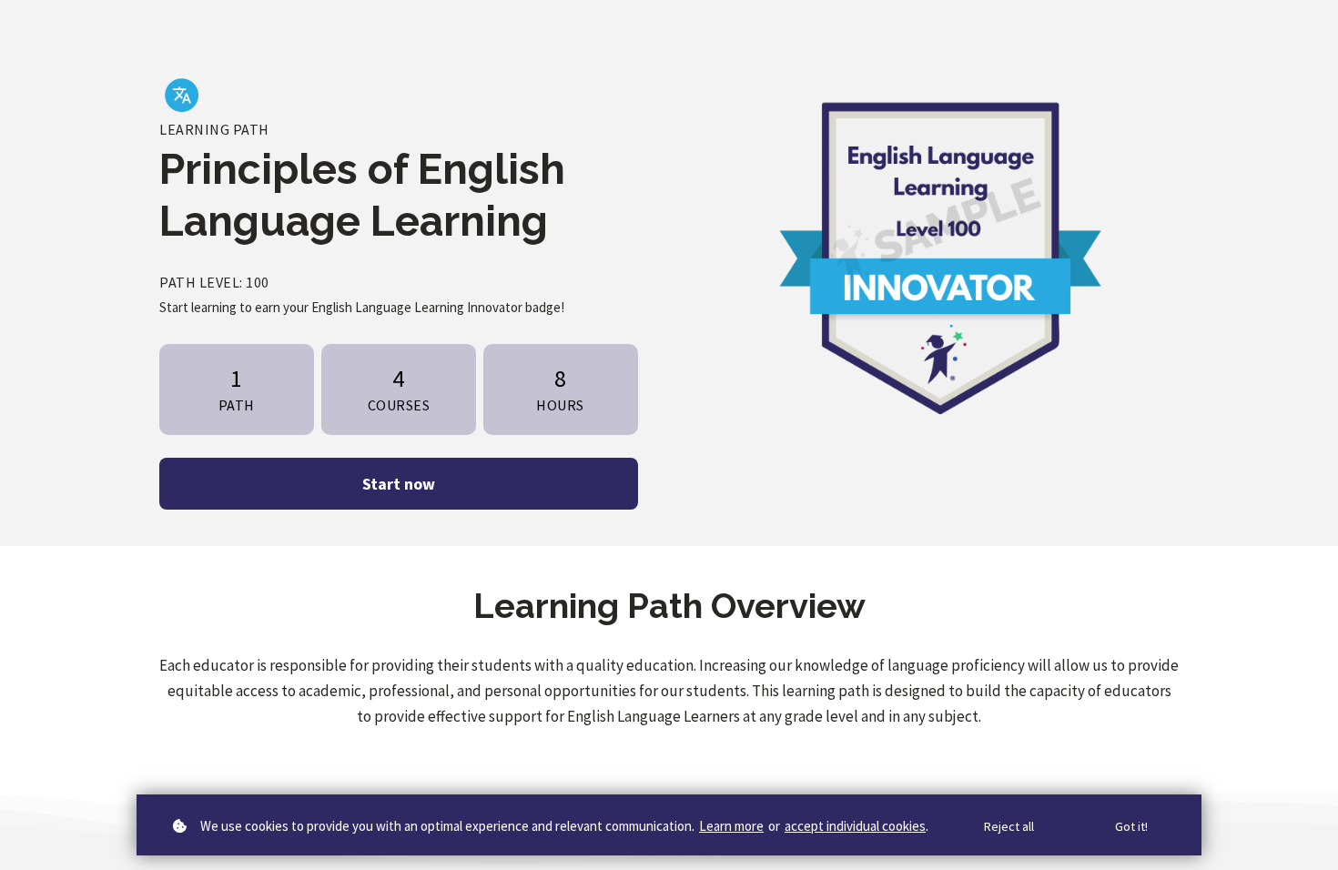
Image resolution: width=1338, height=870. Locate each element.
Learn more (731, 826)
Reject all (1009, 826)
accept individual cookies (855, 826)
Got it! (1131, 826)
